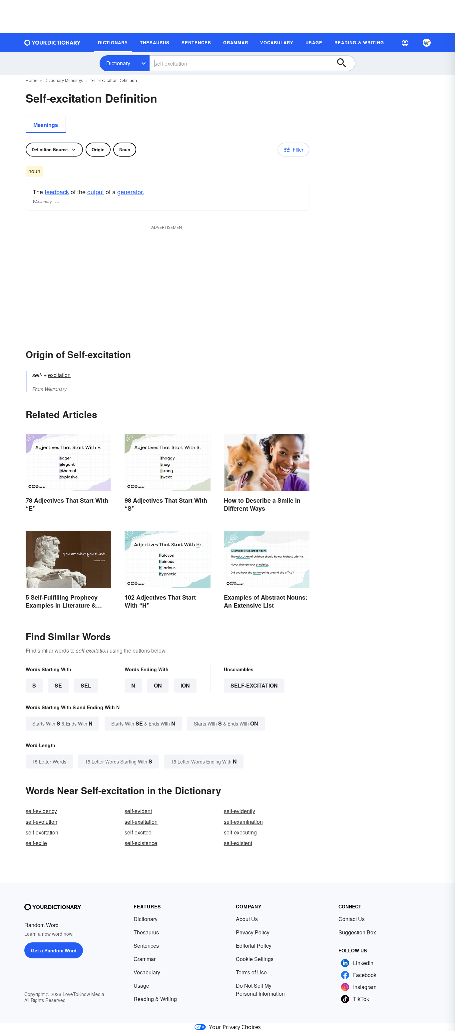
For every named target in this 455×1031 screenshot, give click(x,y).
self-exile (36, 843)
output (95, 191)
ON (158, 685)
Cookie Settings (254, 959)
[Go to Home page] (52, 43)
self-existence (141, 843)
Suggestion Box (357, 932)
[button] (405, 43)
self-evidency (41, 811)
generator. (130, 191)
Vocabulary (147, 972)
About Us (247, 919)
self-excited (138, 832)
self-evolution (41, 821)
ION (185, 685)
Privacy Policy (252, 932)
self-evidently (239, 811)
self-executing (240, 832)
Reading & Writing (155, 999)
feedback (57, 191)
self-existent (238, 843)
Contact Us (351, 919)
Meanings (45, 125)
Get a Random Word (54, 950)
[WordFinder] (427, 42)
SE (58, 685)
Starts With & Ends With (62, 723)
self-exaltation (141, 821)
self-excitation (254, 685)
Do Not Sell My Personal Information (260, 989)
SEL (86, 685)
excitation (59, 375)
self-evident (138, 811)
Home (31, 80)
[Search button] (345, 63)
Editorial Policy (253, 945)
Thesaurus (146, 932)
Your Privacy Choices (235, 1027)
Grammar (145, 959)
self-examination (243, 821)
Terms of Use (251, 972)
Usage (141, 985)
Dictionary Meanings (64, 80)
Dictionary (118, 63)
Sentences (146, 945)
